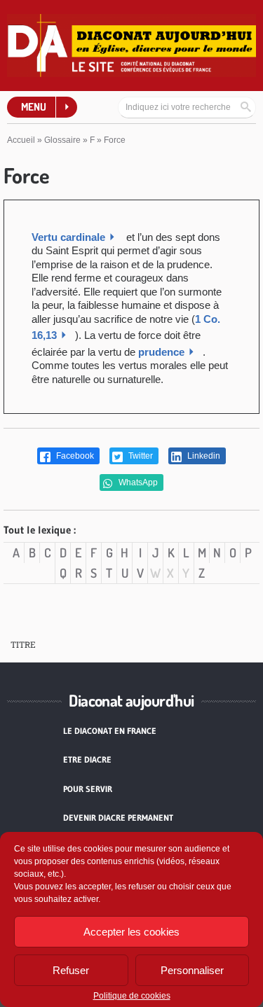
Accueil (21, 140)
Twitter (139, 456)
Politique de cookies (131, 996)
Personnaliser (192, 970)
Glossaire (62, 140)
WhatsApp (137, 482)
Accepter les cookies (131, 932)
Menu (33, 106)
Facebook (74, 456)
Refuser (71, 970)
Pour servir (87, 789)
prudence (161, 352)
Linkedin (202, 456)
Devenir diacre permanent (118, 817)
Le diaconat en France (109, 730)
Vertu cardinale (68, 237)
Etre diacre (87, 759)
